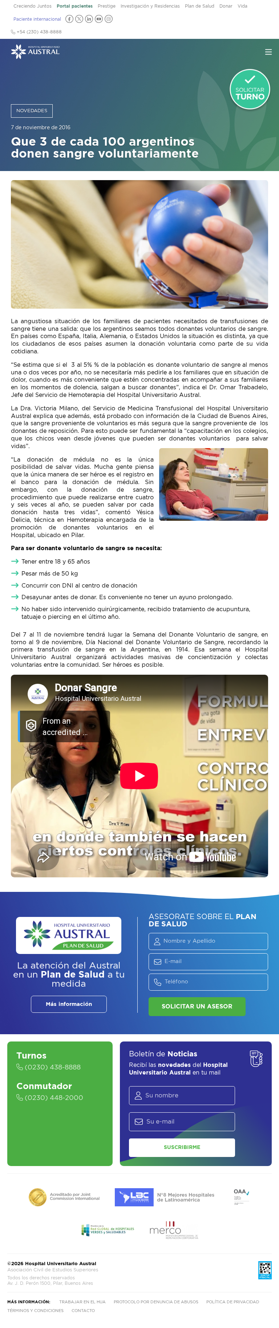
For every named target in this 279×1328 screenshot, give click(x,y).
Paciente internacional (37, 19)
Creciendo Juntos (32, 6)
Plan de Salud (199, 6)
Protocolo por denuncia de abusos (156, 1302)
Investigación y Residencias (150, 6)
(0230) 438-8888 (52, 1067)
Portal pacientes (75, 6)
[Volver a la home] (35, 55)
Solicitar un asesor (197, 1007)
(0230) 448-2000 (53, 1098)
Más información (69, 1004)
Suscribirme (182, 1147)
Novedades (31, 111)
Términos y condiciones (35, 1311)
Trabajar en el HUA (82, 1302)
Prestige (107, 6)
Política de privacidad (232, 1302)
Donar (225, 6)
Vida (242, 6)
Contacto (83, 1311)
